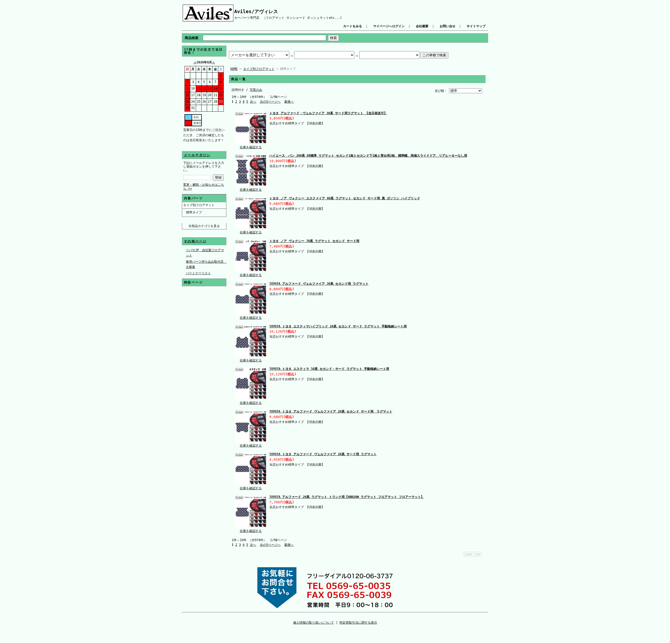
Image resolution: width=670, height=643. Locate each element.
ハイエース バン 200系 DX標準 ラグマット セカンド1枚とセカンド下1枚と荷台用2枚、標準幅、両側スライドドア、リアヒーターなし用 (368, 155)
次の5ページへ (270, 101)
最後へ (289, 101)
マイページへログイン (389, 26)
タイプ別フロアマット (199, 205)
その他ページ (195, 241)
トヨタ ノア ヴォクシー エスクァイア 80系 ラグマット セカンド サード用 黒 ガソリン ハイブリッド (344, 198)
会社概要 (422, 26)
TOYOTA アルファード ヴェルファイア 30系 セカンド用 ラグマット (318, 283)
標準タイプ (194, 212)
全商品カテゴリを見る (204, 226)
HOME (234, 69)
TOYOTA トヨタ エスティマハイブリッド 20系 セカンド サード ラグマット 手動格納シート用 (338, 326)
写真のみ (256, 90)
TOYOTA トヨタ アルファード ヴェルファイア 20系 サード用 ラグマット (323, 454)
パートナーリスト (198, 273)
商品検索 (191, 38)
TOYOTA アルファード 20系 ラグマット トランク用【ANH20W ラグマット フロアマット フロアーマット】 (346, 497)
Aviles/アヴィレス (256, 11)
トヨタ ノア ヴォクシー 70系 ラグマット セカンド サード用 (314, 241)
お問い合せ (447, 26)
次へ (253, 101)
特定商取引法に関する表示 (358, 622)
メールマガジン (197, 155)
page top (472, 554)
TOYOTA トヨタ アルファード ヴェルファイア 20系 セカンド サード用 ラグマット (330, 411)
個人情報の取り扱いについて (313, 622)
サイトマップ (476, 26)
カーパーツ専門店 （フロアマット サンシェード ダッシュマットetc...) (288, 18)
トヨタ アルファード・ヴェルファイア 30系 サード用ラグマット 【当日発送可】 (328, 113)
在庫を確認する (251, 147)
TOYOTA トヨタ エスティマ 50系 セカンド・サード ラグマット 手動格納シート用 (329, 369)
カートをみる (352, 26)
